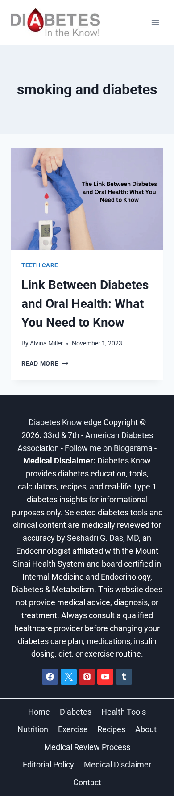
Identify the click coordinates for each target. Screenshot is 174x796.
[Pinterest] (87, 677)
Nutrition (32, 729)
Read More (44, 363)
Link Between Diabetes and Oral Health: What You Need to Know (85, 304)
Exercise (73, 729)
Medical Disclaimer (117, 764)
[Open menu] (155, 22)
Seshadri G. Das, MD (103, 538)
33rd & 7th (61, 435)
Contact (87, 782)
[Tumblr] (124, 677)
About (146, 729)
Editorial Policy (48, 764)
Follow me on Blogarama (109, 448)
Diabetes (75, 711)
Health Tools (123, 711)
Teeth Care (39, 265)
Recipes (111, 729)
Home (39, 711)
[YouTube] (105, 677)
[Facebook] (50, 677)
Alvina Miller (46, 343)
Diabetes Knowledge (65, 422)
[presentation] (87, 199)
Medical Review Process (87, 747)
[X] (69, 677)
